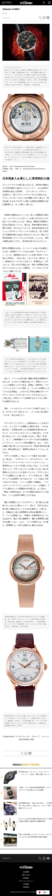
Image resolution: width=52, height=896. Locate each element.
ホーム (4, 13)
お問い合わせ (26, 875)
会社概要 (26, 872)
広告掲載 (26, 884)
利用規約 (26, 878)
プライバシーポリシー (26, 881)
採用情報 (26, 887)
